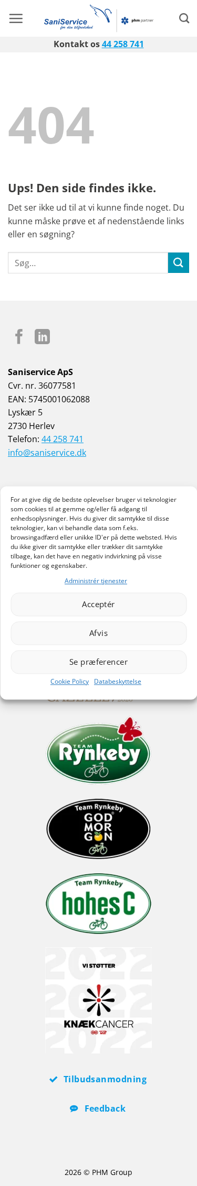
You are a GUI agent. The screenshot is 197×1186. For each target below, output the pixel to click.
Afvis (98, 633)
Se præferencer (98, 662)
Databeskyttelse (117, 681)
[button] (16, 18)
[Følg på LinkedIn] (42, 338)
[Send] (178, 262)
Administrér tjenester (96, 580)
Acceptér (98, 604)
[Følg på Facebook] (19, 338)
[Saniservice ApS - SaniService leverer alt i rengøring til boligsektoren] (98, 18)
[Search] (184, 18)
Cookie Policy (69, 681)
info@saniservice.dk (47, 452)
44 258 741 (123, 44)
